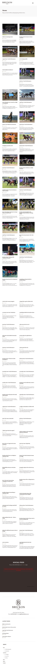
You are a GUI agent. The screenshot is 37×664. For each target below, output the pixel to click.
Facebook (23, 585)
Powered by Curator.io (30, 606)
